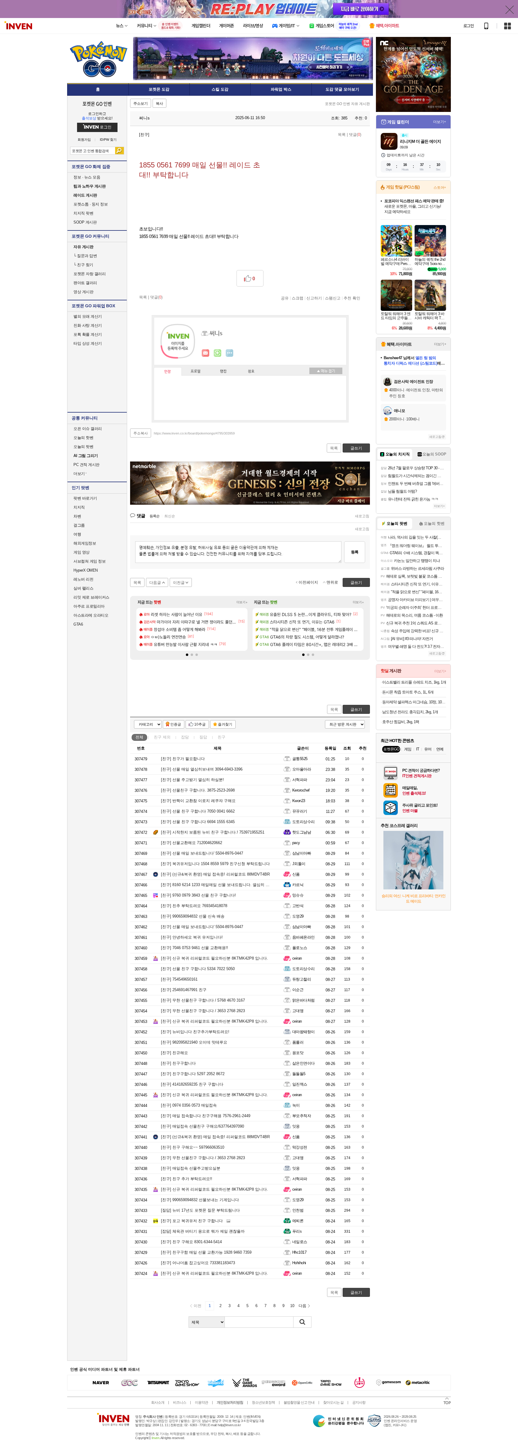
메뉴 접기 (325, 371)
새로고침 (362, 516)
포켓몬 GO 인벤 (97, 103)
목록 (342, 134)
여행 (77, 534)
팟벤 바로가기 (85, 498)
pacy (296, 842)
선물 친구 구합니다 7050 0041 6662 (198, 811)
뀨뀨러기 (299, 811)
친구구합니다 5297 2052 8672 (193, 1074)
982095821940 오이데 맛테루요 (194, 1042)
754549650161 (179, 979)
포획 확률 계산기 (87, 334)
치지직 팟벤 (83, 213)
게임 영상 (81, 552)
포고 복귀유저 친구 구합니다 (192, 1221)
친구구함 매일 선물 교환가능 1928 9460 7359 (206, 1252)
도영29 (298, 916)
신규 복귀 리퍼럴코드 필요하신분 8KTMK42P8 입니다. (214, 958)
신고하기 (314, 298)
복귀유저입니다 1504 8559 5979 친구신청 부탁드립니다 (215, 863)
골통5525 (300, 758)
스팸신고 (333, 298)
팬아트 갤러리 (85, 283)
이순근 (297, 990)
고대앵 (297, 1011)
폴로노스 (299, 947)
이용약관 (201, 1402)
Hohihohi (299, 1263)
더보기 (229, 353)
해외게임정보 (84, 543)
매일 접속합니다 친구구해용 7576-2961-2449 (205, 1116)
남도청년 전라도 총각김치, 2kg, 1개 (410, 712)
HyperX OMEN (85, 570)
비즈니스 (179, 1402)
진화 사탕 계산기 (87, 325)
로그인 (468, 25)
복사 (159, 103)
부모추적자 (301, 1116)
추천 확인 (352, 298)
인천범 (297, 1210)
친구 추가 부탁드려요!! (186, 1179)
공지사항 (358, 1402)
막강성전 (299, 1147)
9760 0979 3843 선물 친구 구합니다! (198, 895)
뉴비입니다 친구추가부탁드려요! (195, 1032)
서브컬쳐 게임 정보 (89, 561)
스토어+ (439, 187)
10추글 (200, 724)
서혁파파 (299, 779)
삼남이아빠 (301, 853)
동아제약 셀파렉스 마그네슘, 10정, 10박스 (414, 702)
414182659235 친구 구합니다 (192, 1084)
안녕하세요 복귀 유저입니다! (192, 937)
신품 (296, 874)
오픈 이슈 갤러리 (87, 429)
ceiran (297, 958)
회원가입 (84, 139)
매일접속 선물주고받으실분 (190, 1168)
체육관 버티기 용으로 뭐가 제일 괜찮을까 (203, 1231)
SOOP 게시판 (85, 222)
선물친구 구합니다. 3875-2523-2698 (198, 790)
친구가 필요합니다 (183, 758)
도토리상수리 (303, 821)
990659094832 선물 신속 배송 (193, 916)
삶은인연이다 (303, 1063)
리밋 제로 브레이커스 (91, 597)
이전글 (179, 582)
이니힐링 (217, 353)
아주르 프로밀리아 (89, 606)
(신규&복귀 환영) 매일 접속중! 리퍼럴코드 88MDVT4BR (215, 874)
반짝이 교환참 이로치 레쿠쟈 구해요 (198, 800)
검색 (119, 150)
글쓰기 (356, 709)
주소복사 (140, 433)
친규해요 (174, 1053)
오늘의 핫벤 (83, 438)
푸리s (297, 1231)
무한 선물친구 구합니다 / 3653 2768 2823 (203, 1011)
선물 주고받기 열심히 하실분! (192, 779)
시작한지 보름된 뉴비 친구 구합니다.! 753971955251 (212, 832)
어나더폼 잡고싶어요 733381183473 (198, 1263)
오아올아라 (301, 769)
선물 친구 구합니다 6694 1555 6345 (198, 821)
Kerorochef (301, 790)
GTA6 (78, 624)
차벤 (77, 516)
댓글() (355, 134)
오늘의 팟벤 (83, 447)
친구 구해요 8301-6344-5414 (191, 1242)
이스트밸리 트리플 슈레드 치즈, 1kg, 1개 (414, 682)
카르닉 (297, 884)
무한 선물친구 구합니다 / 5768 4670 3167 (203, 1000)
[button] (187, 655)
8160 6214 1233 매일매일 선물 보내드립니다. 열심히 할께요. (219, 884)
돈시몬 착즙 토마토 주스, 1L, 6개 (407, 692)
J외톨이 (298, 863)
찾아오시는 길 (333, 1402)
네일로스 (299, 1242)
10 (292, 1305)
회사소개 (157, 1402)
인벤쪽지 (205, 353)
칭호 (251, 371)
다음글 (155, 582)
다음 (302, 1305)
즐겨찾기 (225, 724)
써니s (144, 118)
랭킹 (223, 371)
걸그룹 (79, 525)
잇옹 (296, 1126)
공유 (285, 298)
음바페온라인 (303, 937)
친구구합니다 (178, 1063)
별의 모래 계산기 (87, 316)
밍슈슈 (297, 895)
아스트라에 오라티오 (90, 615)
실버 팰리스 (83, 588)
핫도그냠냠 (301, 832)
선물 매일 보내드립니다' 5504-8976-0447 (202, 853)
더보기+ (242, 602)
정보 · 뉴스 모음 (86, 177)
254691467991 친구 (184, 990)
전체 (139, 737)
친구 (162, 737)
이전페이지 (308, 582)
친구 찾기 (83, 265)
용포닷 (297, 1053)
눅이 (296, 1105)
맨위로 (332, 582)
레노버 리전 (83, 579)
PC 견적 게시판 (86, 465)
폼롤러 (297, 1042)
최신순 (169, 516)
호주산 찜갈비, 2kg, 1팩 (400, 722)
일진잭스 (299, 1084)
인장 (167, 372)
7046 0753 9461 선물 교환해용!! (194, 947)
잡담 (185, 737)
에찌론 (297, 1221)
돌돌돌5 (298, 1074)
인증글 (175, 724)
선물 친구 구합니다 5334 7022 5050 (198, 969)
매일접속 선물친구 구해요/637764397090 (202, 1126)
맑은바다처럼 (303, 1000)
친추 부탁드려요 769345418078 (194, 905)
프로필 (196, 371)
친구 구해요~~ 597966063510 (192, 1147)
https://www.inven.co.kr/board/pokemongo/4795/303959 (194, 433)
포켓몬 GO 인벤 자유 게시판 (347, 104)
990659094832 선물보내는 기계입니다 (200, 1200)
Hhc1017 (299, 1252)
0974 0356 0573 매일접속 (189, 1105)
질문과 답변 (85, 256)
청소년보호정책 (263, 1402)
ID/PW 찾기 (108, 139)
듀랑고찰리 (301, 979)
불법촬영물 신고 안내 (299, 1402)
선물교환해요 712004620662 (191, 842)
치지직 (79, 507)
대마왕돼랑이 (303, 1032)
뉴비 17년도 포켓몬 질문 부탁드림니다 (200, 1210)
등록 (354, 552)
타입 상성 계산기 (87, 343)
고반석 (297, 905)
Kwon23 (298, 800)
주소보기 (140, 103)
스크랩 (297, 298)
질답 (203, 737)
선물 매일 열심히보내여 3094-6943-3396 (202, 769)
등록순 (154, 516)
